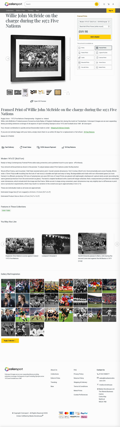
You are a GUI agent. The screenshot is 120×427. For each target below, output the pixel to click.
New (37, 10)
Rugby (8, 210)
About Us (54, 370)
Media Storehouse (35, 416)
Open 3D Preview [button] (40, 101)
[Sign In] (113, 4)
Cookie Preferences (81, 395)
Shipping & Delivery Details (60, 128)
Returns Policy (79, 378)
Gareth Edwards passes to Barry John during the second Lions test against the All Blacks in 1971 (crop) (95, 258)
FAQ (75, 370)
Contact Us (101, 370)
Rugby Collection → (10, 340)
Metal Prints (78, 391)
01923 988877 (104, 374)
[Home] (13, 4)
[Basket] (109, 4)
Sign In (111, 10)
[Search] (96, 4)
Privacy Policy (78, 374)
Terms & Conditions (81, 386)
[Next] (68, 59)
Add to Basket (95, 37)
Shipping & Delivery (80, 382)
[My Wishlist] (104, 4)
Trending (30, 10)
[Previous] (8, 59)
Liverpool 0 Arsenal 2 (49, 256)
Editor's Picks (20, 10)
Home (3, 210)
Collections (10, 10)
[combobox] (60, 4)
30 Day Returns (89, 132)
